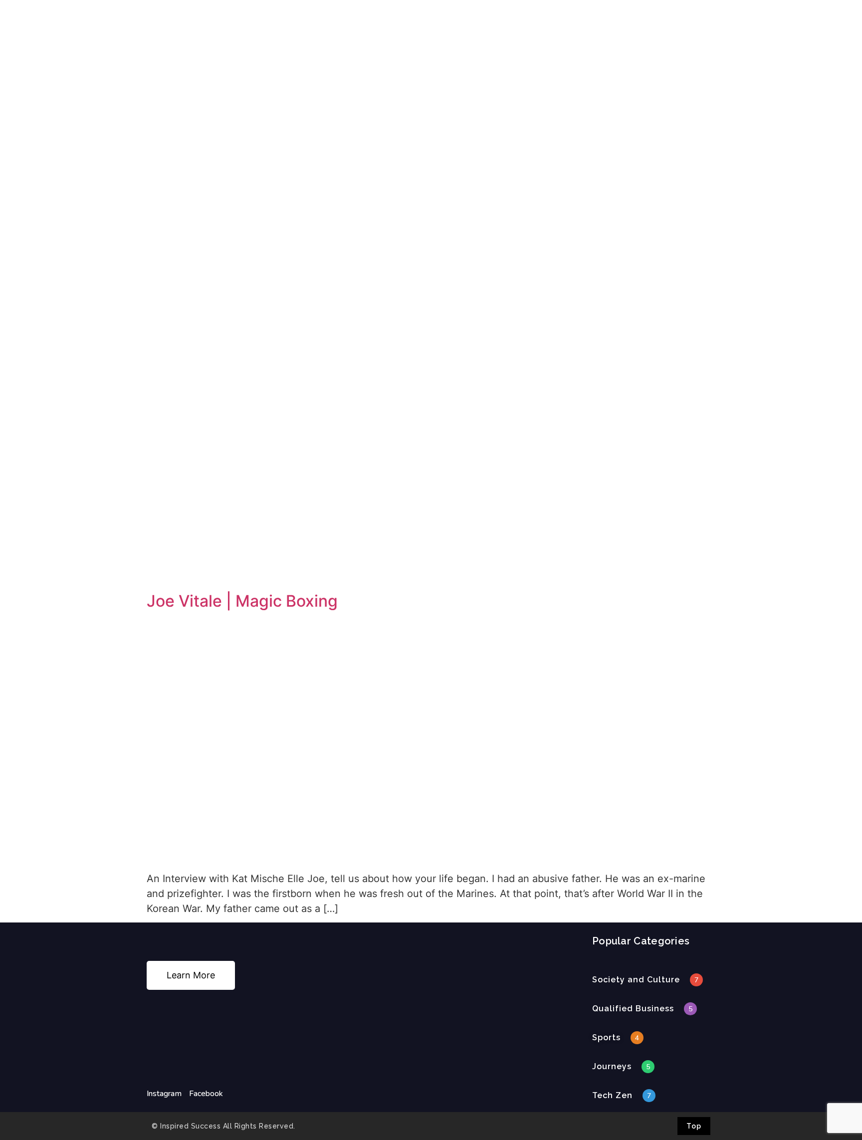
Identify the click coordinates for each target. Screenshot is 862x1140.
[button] (636, 980)
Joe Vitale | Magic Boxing (242, 601)
